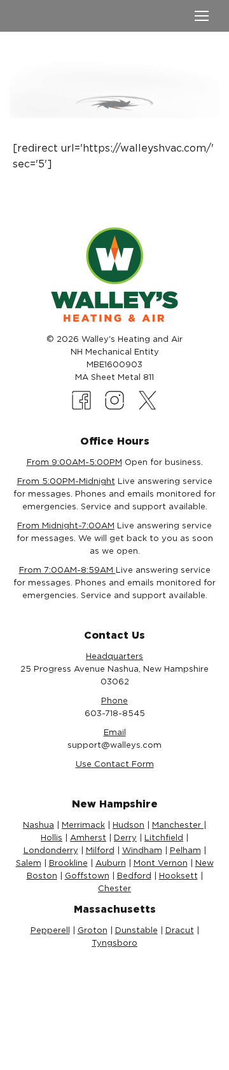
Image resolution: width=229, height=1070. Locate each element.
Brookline (68, 863)
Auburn (110, 863)
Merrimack (83, 825)
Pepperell (50, 930)
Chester (114, 888)
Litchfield (163, 837)
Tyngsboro (114, 943)
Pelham (185, 850)
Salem (28, 863)
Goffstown (87, 875)
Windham (142, 850)
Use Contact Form (115, 764)
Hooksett (178, 875)
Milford (100, 850)
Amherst (88, 837)
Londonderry (51, 850)
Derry (125, 837)
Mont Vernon (161, 863)
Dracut (179, 930)
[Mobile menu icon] (201, 15)
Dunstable (136, 930)
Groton (93, 930)
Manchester (178, 825)
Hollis (51, 837)
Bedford (134, 875)
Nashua (38, 825)
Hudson (128, 825)
